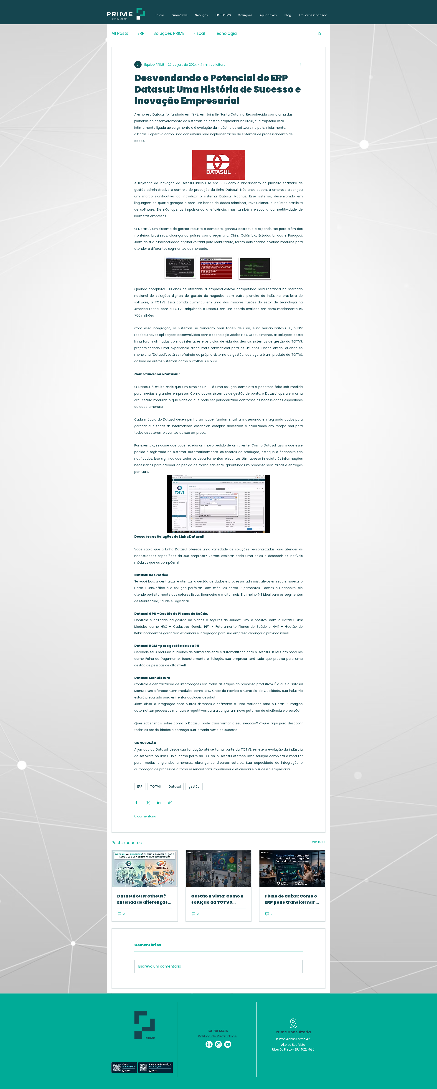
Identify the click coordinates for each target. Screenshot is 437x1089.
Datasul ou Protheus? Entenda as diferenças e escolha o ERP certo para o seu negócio (144, 899)
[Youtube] (227, 1044)
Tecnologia (225, 33)
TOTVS (155, 786)
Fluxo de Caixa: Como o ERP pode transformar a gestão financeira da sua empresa (291, 899)
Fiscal (199, 33)
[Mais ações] (300, 64)
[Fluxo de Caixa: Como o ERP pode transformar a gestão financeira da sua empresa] (292, 868)
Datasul (175, 786)
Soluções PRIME (168, 33)
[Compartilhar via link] (170, 802)
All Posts (120, 33)
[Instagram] (218, 1044)
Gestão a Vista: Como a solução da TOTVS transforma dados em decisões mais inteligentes (217, 899)
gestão (194, 786)
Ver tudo (318, 841)
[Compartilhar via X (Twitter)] (147, 802)
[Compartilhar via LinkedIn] (159, 802)
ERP (140, 33)
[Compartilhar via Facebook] (136, 802)
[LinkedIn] (209, 1044)
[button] (320, 33)
